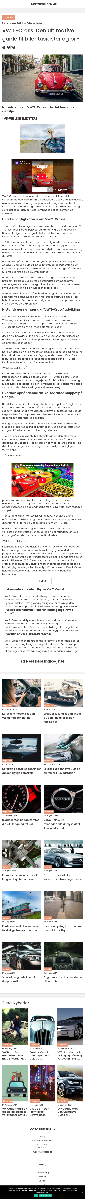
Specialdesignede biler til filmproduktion (18, 979)
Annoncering (42, 1172)
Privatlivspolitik (46, 1196)
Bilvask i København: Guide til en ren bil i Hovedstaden (62, 771)
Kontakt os (42, 1185)
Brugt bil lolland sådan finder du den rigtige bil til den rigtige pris (62, 718)
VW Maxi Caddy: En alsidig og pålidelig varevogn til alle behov (69, 1055)
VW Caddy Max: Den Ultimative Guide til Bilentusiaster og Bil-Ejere (68, 1111)
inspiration (7, 705)
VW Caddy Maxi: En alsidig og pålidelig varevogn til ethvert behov (15, 1111)
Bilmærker (8, 17)
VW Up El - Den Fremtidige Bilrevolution (39, 1111)
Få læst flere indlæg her (42, 661)
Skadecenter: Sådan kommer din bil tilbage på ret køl (21, 822)
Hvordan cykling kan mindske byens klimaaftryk (63, 928)
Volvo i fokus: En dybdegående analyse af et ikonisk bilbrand (62, 824)
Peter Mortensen (35, 23)
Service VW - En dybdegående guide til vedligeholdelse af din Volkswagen (42, 1055)
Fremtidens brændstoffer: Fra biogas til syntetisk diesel (21, 877)
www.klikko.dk (45, 1151)
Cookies (42, 1180)
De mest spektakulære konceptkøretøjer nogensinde (63, 877)
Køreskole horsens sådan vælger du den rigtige (18, 716)
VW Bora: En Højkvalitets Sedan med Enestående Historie (14, 1055)
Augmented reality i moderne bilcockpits (63, 979)
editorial (6, 867)
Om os (42, 1176)
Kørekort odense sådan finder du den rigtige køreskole (21, 771)
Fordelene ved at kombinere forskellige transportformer (20, 928)
